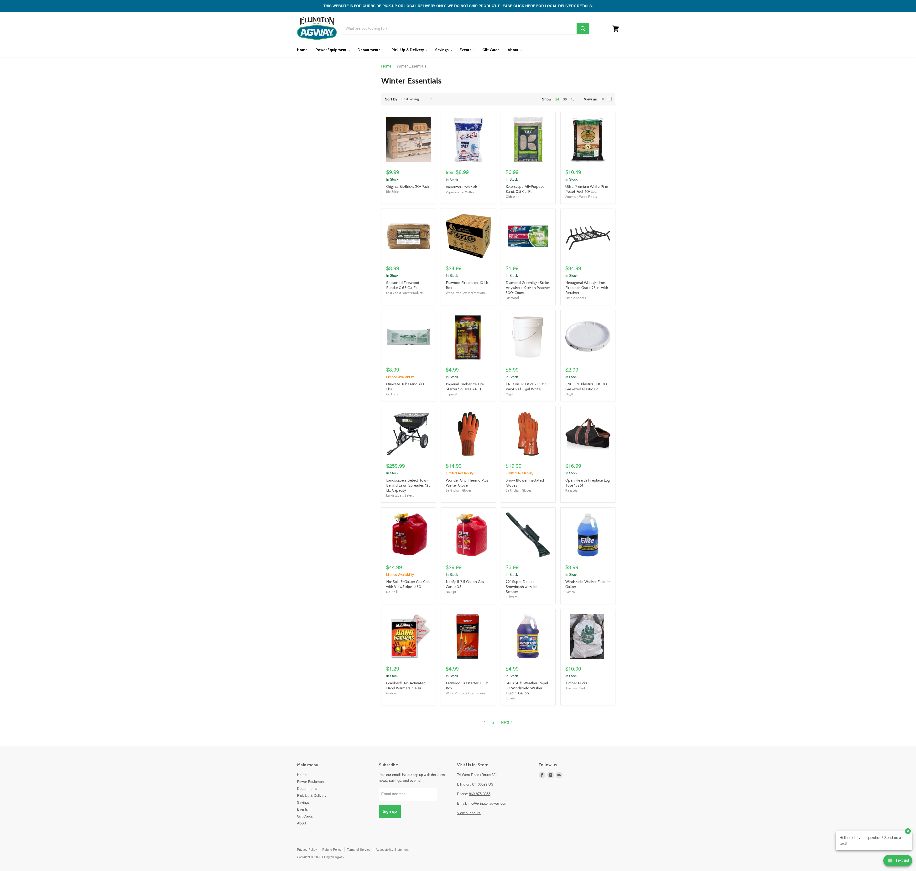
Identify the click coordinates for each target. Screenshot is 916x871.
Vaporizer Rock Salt (462, 187)
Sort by (391, 99)
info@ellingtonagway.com (487, 803)
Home (302, 49)
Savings (442, 49)
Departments (369, 49)
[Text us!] (898, 861)
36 (565, 99)
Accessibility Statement (392, 849)
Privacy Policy (307, 849)
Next (505, 722)
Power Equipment (332, 49)
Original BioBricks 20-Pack (407, 186)
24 (557, 99)
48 (572, 99)
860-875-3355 (479, 793)
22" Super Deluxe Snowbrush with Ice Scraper (521, 586)
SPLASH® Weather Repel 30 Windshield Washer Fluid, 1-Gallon (527, 688)
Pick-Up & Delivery (408, 49)
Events (466, 49)
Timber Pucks (576, 683)
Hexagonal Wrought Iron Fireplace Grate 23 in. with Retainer (586, 287)
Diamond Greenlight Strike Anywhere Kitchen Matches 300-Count (528, 287)
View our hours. (469, 812)
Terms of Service (358, 849)
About (514, 49)
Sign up (390, 811)
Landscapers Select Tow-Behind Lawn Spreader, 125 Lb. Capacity (408, 485)
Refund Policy (332, 849)
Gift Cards (491, 49)
